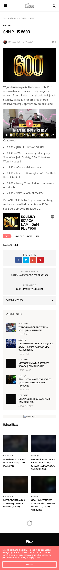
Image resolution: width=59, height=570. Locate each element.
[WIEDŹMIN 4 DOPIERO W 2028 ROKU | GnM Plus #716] (11, 327)
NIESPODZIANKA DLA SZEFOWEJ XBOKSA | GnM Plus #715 (34, 365)
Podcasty (7, 25)
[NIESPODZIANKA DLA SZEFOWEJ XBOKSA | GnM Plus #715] (11, 363)
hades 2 (30, 236)
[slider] (16, 135)
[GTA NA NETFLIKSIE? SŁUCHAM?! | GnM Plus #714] (11, 399)
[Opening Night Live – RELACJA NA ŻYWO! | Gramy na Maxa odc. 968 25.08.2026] (11, 343)
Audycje (22, 340)
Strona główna (10, 18)
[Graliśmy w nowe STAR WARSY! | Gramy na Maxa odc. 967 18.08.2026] (11, 379)
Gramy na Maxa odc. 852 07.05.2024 (29, 275)
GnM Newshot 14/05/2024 (29, 288)
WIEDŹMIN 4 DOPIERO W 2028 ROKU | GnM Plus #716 (33, 329)
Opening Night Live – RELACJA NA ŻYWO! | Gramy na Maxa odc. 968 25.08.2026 (36, 346)
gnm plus (19, 236)
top (37, 236)
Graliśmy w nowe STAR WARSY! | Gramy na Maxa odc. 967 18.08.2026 (36, 382)
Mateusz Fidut (14, 42)
